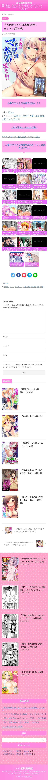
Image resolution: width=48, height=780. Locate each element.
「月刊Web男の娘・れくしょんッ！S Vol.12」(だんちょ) (23, 708)
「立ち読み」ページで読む (24, 127)
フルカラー (17, 116)
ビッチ (9, 119)
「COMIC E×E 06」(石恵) (31, 672)
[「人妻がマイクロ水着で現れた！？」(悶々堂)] (29, 275)
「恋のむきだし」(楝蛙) (11, 751)
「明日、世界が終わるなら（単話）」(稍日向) (20, 722)
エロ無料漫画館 (24, 2)
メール (6, 346)
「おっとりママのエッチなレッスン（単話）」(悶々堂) (31, 500)
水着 (4, 119)
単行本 (26, 116)
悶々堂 (11, 112)
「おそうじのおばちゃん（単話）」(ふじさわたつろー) (24, 714)
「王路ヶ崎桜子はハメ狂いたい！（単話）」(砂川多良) (24, 718)
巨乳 (42, 116)
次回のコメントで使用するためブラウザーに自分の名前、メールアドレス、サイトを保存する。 (22, 365)
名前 (5, 337)
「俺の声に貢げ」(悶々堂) (31, 416)
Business (27, 754)
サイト (5, 355)
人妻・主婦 (34, 116)
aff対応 (16, 119)
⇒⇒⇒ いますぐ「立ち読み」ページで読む (21, 136)
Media (26, 751)
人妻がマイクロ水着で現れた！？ (24, 103)
